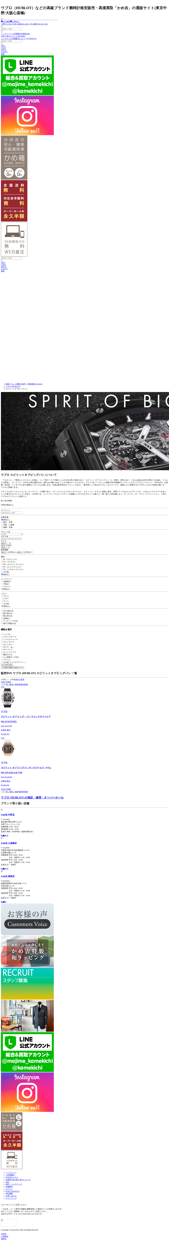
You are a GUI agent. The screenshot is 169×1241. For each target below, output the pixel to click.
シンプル (7, 634)
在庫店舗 (4, 517)
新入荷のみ (7, 613)
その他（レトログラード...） (15, 662)
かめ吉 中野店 (8, 814)
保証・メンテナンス (14, 1184)
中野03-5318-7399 (8, 24)
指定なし (7, 520)
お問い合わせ (11, 1196)
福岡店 (3, 1239)
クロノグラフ (8, 642)
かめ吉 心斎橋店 (9, 843)
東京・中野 (7, 522)
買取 (3, 54)
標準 (3, 684)
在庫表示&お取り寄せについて (18, 1180)
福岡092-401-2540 (40, 24)
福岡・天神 (7, 527)
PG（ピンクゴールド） (12, 567)
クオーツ (7, 586)
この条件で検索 (7, 667)
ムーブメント (6, 579)
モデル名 (4, 536)
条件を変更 (19, 680)
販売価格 (4, 550)
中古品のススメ (12, 1177)
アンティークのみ (10, 621)
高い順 (14, 684)
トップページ (6, 34)
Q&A (19, 36)
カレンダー (7, 644)
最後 (9, 682)
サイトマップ (11, 1198)
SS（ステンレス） (10, 559)
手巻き (6, 584)
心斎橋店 (4, 1236)
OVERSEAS (31, 39)
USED (3, 48)
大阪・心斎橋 (8, 525)
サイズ (3, 541)
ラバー (6, 601)
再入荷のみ (7, 616)
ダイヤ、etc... (8, 647)
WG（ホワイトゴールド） (14, 564)
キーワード (5, 510)
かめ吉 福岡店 (8, 876)
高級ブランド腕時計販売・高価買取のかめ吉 (24, 384)
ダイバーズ (7, 650)
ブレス (6, 596)
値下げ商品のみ (9, 623)
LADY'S (4, 52)
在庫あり (7, 618)
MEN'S (3, 50)
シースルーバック (10, 639)
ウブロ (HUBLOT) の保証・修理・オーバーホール (32, 797)
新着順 (19, 684)
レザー (6, 599)
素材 (3, 557)
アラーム (7, 660)
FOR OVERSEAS (12, 1191)
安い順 (8, 684)
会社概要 (6, 22)
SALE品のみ (8, 611)
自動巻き (7, 581)
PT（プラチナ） (9, 562)
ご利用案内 (16, 34)
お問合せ (15, 22)
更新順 (25, 684)
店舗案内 (15, 39)
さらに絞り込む (7, 665)
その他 (6, 572)
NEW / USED (6, 545)
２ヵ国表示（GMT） (11, 657)
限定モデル (7, 655)
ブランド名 (5, 532)
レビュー (23, 39)
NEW (3, 46)
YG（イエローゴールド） (13, 569)
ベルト (3, 594)
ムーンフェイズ (9, 652)
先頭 (3, 682)
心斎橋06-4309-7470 (24, 24)
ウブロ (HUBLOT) (13, 386)
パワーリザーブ (9, 637)
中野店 (3, 1234)
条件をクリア (18, 667)
